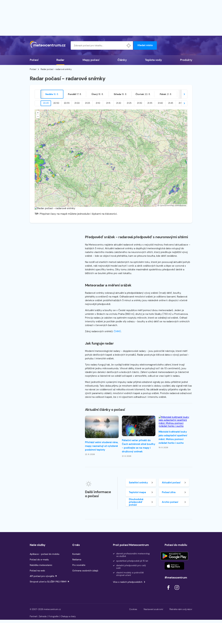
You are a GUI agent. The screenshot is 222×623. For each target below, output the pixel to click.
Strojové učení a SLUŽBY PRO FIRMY (48, 581)
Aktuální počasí (171, 482)
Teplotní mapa (137, 492)
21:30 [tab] (139, 103)
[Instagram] (177, 590)
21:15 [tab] (108, 103)
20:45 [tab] (46, 103)
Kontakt (76, 554)
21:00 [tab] (77, 103)
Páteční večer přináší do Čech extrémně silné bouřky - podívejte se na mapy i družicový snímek (138, 446)
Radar (60, 60)
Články (122, 60)
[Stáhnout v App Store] (174, 566)
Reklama (76, 559)
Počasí (34, 60)
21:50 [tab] (181, 103)
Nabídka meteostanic (41, 565)
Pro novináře (78, 565)
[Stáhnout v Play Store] (174, 556)
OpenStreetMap (167, 205)
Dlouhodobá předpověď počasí (136, 502)
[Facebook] (169, 590)
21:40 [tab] (160, 103)
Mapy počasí (91, 60)
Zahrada (42, 616)
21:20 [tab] (118, 103)
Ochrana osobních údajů (85, 570)
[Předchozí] (38, 94)
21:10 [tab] (98, 103)
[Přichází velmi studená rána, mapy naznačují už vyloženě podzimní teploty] (102, 427)
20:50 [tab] (56, 103)
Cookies (133, 609)
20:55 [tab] (67, 103)
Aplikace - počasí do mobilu (44, 554)
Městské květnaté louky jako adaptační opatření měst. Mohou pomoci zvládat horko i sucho (173, 437)
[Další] (184, 94)
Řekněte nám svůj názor (181, 609)
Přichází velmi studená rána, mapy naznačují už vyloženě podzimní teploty (101, 446)
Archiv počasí (170, 502)
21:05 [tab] (87, 103)
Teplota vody (153, 60)
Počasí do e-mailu (39, 559)
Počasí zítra (169, 492)
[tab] (52, 94)
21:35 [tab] (149, 103)
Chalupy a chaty (68, 616)
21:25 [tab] (129, 103)
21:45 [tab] (170, 103)
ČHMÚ (117, 331)
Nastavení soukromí (153, 609)
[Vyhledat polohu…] (128, 45)
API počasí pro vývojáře (42, 576)
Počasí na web (37, 570)
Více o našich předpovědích (127, 581)
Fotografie (54, 616)
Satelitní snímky (138, 482)
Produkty (186, 60)
